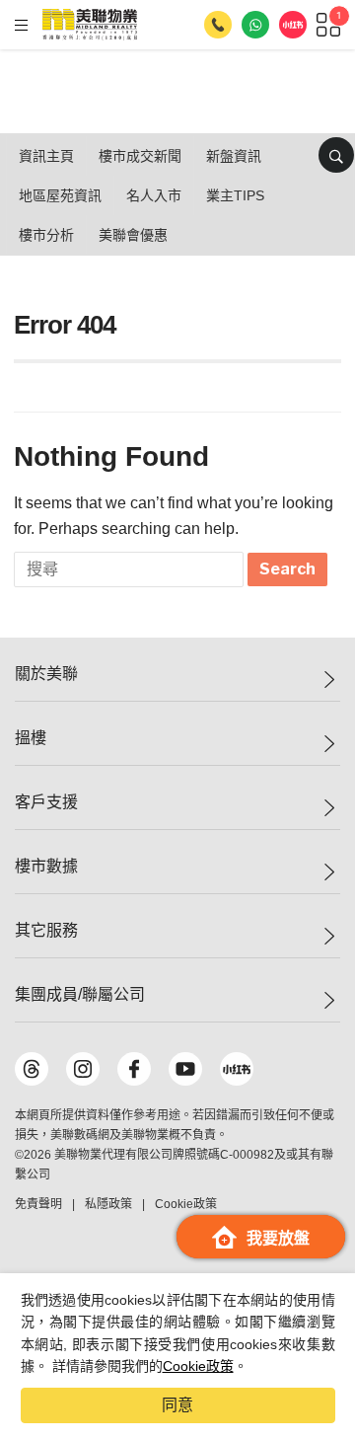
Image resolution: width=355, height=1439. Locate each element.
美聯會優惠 (133, 235)
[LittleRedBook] (236, 1069)
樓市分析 (46, 235)
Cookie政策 (198, 1366)
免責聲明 (38, 1204)
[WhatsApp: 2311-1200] (255, 24)
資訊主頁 (46, 156)
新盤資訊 (233, 156)
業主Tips (235, 195)
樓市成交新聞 (140, 156)
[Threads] (31, 1069)
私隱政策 (108, 1204)
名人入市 (153, 195)
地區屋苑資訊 (60, 195)
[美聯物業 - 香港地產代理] (89, 24)
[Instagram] (83, 1069)
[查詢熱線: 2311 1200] (218, 24)
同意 (177, 1405)
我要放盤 (278, 1238)
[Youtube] (185, 1069)
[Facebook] (134, 1069)
